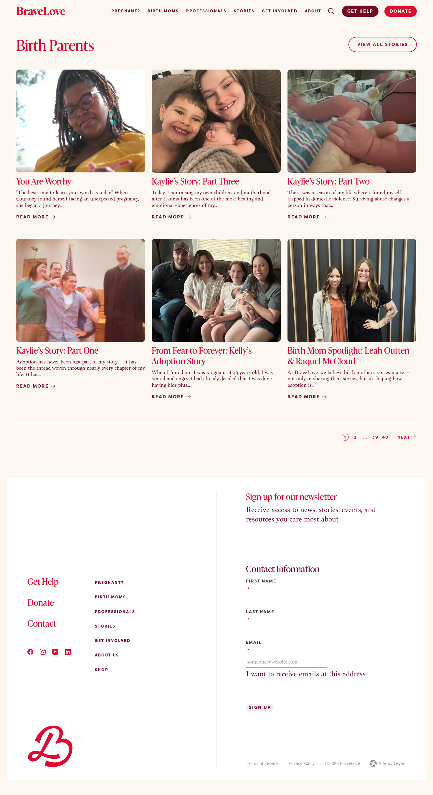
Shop (101, 670)
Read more (33, 217)
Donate (400, 11)
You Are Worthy (43, 181)
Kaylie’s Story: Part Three (195, 181)
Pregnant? (125, 11)
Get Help (360, 11)
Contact (41, 623)
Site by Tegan (392, 763)
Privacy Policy (301, 763)
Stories (244, 11)
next (403, 437)
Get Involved (280, 11)
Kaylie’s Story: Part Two (328, 181)
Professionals (206, 11)
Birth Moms (163, 11)
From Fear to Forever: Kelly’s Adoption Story (202, 355)
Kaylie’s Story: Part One (57, 350)
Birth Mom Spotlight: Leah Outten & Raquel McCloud (348, 355)
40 (385, 437)
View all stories (382, 44)
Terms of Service (262, 763)
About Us (107, 655)
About (313, 11)
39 (375, 437)
